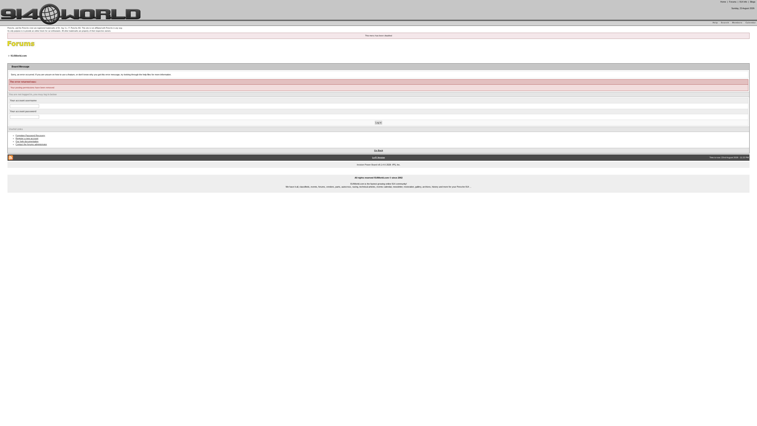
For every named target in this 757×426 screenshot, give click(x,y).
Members (737, 22)
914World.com (19, 55)
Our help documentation (27, 141)
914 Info (743, 2)
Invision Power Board (367, 164)
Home (723, 2)
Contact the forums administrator (31, 144)
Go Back (378, 150)
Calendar (751, 22)
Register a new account (27, 138)
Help (715, 22)
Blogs (752, 2)
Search (725, 22)
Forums (732, 2)
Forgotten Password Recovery (30, 135)
